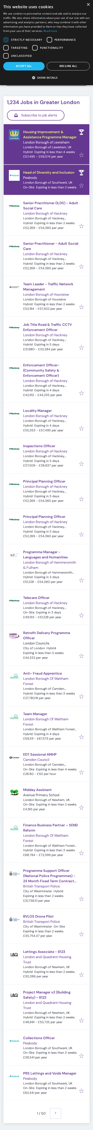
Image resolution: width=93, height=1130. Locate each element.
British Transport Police (41, 886)
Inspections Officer (39, 446)
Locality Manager (37, 410)
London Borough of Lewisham (46, 142)
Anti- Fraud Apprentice (42, 673)
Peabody (30, 177)
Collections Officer (39, 1038)
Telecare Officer (36, 597)
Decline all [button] (68, 66)
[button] (46, 77)
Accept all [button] (24, 66)
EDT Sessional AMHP (40, 754)
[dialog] (46, 42)
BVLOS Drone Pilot (38, 916)
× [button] (88, 4)
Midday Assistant (37, 790)
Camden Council (36, 759)
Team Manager (35, 714)
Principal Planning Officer (44, 481)
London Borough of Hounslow (46, 294)
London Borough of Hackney (45, 213)
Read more (50, 31)
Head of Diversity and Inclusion (48, 172)
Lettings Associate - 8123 (44, 951)
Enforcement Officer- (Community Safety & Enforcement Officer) (41, 370)
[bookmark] (81, 155)
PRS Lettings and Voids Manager (49, 1073)
